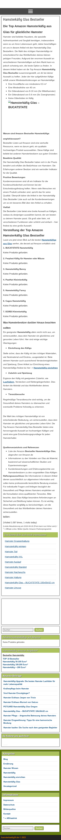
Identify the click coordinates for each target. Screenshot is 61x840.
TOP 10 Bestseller (11, 659)
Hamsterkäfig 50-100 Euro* (15, 662)
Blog (5, 759)
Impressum (8, 800)
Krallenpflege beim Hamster (16, 689)
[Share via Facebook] (15, 518)
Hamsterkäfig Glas (11, 782)
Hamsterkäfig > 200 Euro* (14, 667)
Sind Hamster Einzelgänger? (16, 693)
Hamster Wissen (10, 768)
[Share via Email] (32, 518)
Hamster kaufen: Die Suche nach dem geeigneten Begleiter (30, 727)
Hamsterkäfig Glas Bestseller (23, 19)
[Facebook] (5, 743)
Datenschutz (9, 805)
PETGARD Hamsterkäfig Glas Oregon (20, 707)
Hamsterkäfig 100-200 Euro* (15, 664)
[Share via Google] (21, 518)
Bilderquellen (9, 809)
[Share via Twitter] (26, 518)
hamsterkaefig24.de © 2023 (13, 837)
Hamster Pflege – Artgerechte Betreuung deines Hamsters (29, 716)
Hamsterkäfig (9, 773)
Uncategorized (10, 786)
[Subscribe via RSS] (10, 743)
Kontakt (6, 814)
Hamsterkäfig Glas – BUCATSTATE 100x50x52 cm (25, 711)
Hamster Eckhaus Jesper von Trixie (19, 698)
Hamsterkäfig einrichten (14, 777)
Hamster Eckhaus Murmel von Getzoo (20, 702)
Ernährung (8, 764)
